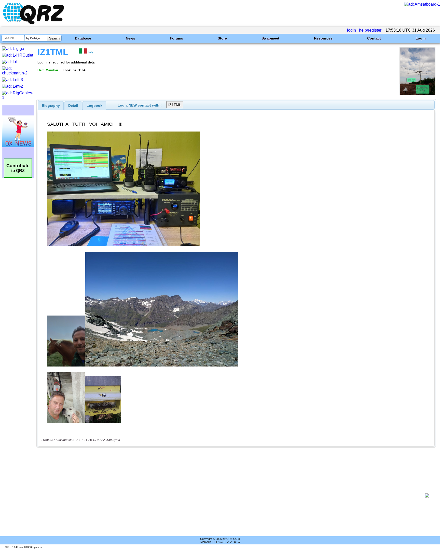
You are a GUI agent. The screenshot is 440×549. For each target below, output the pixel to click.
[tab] (51, 105)
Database (83, 38)
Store (222, 38)
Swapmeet (270, 38)
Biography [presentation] (51, 105)
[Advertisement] (231, 495)
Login (421, 38)
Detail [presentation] (73, 105)
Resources (323, 38)
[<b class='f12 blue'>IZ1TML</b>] (417, 94)
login (351, 30)
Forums (176, 38)
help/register (370, 30)
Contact (374, 38)
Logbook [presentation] (94, 105)
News (130, 38)
